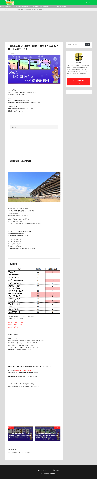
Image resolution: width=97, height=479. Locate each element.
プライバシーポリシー (44, 470)
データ (13, 9)
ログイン (21, 452)
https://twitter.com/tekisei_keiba (22, 370)
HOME (8, 9)
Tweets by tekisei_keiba (73, 92)
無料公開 (13, 53)
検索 (87, 44)
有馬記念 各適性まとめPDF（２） (17, 324)
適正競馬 (53, 473)
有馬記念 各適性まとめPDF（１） (17, 322)
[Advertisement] (48, 26)
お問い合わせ (55, 470)
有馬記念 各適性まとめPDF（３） (17, 327)
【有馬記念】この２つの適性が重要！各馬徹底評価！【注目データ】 (31, 9)
